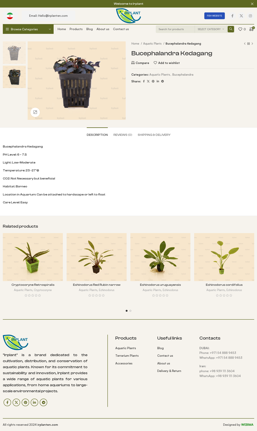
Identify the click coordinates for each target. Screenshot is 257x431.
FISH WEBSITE (214, 15)
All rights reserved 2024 (30, 424)
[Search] (231, 29)
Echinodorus (106, 290)
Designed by (232, 424)
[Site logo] (128, 15)
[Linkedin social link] (158, 81)
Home (135, 43)
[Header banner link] (123, 4)
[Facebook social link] (232, 16)
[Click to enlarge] (35, 112)
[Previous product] (245, 44)
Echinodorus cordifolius (224, 285)
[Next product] (252, 44)
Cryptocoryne (43, 290)
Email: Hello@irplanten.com (48, 15)
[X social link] (241, 16)
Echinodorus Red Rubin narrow (96, 285)
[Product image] (33, 257)
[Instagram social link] (250, 16)
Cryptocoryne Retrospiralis (32, 285)
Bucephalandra (182, 74)
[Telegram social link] (162, 81)
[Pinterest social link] (153, 81)
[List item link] (133, 348)
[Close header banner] (252, 4)
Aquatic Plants (152, 43)
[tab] (97, 133)
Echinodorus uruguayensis (160, 285)
